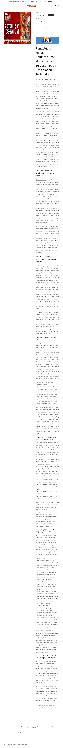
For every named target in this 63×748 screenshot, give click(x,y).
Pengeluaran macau (42, 79)
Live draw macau (41, 180)
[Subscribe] (44, 732)
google (38, 691)
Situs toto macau (41, 535)
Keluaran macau (40, 226)
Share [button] (39, 713)
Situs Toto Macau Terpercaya (13, 744)
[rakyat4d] (47, 40)
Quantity (38, 18)
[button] (3, 6)
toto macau (39, 410)
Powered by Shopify (24, 744)
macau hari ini (50, 443)
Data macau (39, 312)
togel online (44, 631)
